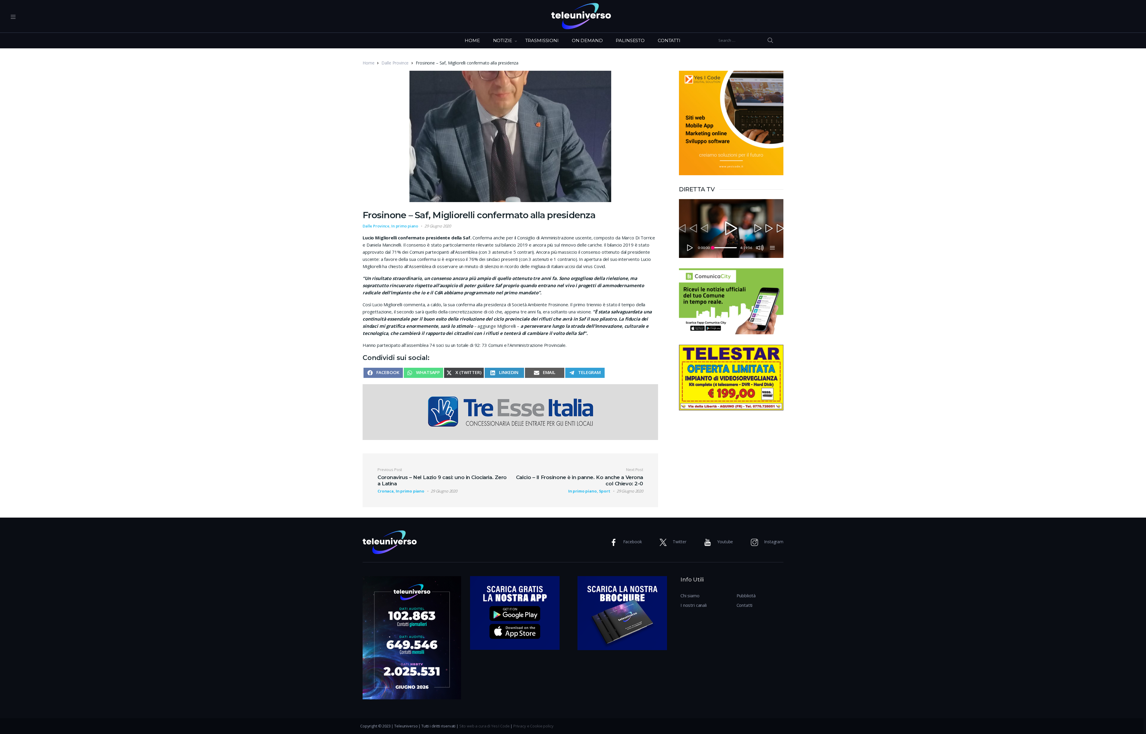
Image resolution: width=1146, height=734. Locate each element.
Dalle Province (395, 63)
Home (368, 63)
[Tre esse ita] (510, 411)
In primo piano (404, 226)
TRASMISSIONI (542, 40)
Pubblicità (746, 595)
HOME (472, 40)
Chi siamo (690, 595)
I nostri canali (693, 605)
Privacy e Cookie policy (533, 726)
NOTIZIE (502, 40)
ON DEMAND (587, 40)
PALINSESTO (630, 40)
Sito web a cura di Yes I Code (484, 726)
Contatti (745, 605)
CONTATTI (669, 40)
